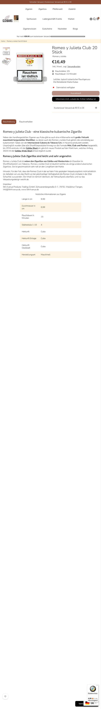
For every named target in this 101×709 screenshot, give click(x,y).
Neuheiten (62, 28)
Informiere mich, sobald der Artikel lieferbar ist (76, 99)
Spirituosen (31, 19)
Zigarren (28, 9)
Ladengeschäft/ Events (52, 19)
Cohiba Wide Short (23, 151)
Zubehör (72, 9)
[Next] (44, 79)
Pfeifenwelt (57, 9)
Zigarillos (42, 9)
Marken (71, 19)
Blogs (75, 28)
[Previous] (15, 79)
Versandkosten (73, 66)
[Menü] (97, 685)
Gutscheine (47, 28)
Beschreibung (9, 121)
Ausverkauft (76, 93)
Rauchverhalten (26, 121)
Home (3, 41)
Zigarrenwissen (29, 28)
